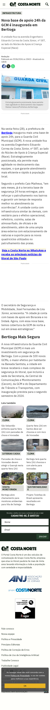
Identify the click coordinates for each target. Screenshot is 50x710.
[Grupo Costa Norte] (25, 590)
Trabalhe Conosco (10, 660)
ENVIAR (42, 536)
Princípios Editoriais (10, 644)
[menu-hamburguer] (4, 4)
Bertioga (7, 132)
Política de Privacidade (20, 675)
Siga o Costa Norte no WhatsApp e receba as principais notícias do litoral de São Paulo (23, 254)
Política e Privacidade (11, 639)
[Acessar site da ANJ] (25, 578)
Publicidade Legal (9, 665)
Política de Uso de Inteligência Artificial (20, 655)
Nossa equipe (8, 634)
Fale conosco (7, 628)
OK (25, 686)
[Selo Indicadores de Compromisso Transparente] (25, 608)
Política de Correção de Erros (15, 650)
